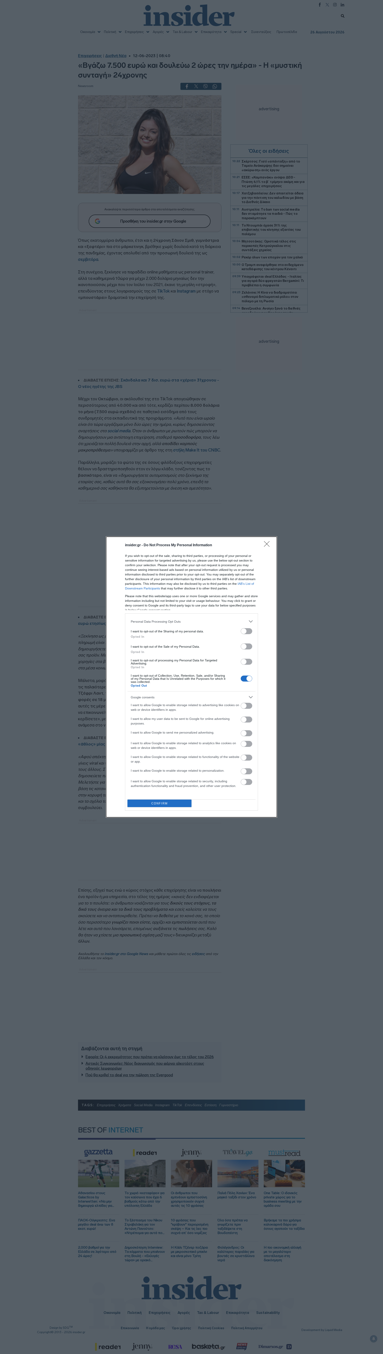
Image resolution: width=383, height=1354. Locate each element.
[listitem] (191, 621)
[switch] (246, 631)
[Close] (268, 545)
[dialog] (191, 677)
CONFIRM (159, 803)
